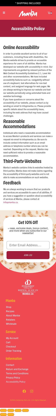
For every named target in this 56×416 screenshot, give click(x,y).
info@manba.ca (10, 202)
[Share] (18, 410)
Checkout (11, 346)
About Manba (13, 315)
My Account (12, 338)
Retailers (10, 319)
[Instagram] (31, 391)
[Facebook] (24, 391)
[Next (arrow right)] (10, 414)
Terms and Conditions (17, 373)
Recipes (10, 311)
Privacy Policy (13, 377)
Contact (10, 364)
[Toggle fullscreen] (10, 410)
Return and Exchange (17, 369)
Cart (8, 342)
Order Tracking (13, 350)
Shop (8, 306)
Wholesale (11, 323)
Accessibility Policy (15, 381)
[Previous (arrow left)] (3, 414)
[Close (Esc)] (25, 410)
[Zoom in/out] (3, 410)
